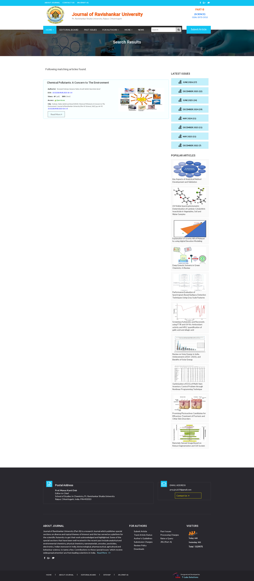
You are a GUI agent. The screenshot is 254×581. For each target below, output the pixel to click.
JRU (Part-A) (82, 2)
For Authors (110, 29)
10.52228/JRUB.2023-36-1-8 (62, 93)
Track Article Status (143, 535)
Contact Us (68, 2)
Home (49, 29)
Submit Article (199, 29)
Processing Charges (169, 535)
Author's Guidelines (143, 538)
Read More (56, 114)
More (128, 29)
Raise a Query (166, 538)
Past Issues (90, 29)
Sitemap (107, 575)
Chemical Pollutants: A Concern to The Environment (78, 82)
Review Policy (140, 545)
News (141, 29)
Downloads (139, 549)
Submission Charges (143, 542)
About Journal (52, 2)
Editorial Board (69, 29)
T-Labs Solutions (190, 577)
